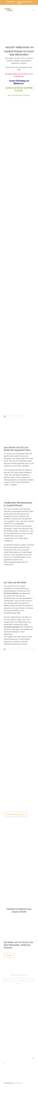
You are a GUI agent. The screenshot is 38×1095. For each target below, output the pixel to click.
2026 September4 (19, 252)
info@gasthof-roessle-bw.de (19, 205)
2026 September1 (19, 264)
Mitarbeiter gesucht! (19, 975)
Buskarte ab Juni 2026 (19, 281)
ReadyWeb (18, 1083)
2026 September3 (19, 256)
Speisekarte (11, 775)
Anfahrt (9, 955)
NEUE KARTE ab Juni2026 (19, 144)
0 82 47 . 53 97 (9, 1026)
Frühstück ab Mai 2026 (19, 277)
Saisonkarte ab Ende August (19, 273)
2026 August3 (19, 269)
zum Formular (19, 228)
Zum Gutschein (19, 393)
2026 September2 (19, 260)
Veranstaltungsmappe (15, 814)
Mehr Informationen (19, 989)
